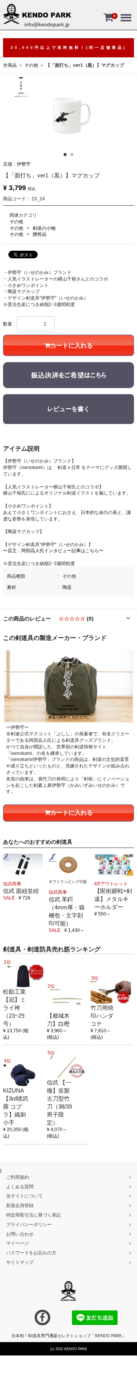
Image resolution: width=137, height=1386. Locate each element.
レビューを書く (68, 409)
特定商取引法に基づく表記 (33, 1215)
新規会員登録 (19, 1205)
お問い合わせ (19, 1233)
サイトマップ (19, 1262)
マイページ (17, 1243)
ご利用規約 (17, 1177)
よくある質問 (19, 1186)
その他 (31, 65)
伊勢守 (23, 164)
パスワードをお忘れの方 (31, 1252)
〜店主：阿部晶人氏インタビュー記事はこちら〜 (53, 550)
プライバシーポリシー (29, 1224)
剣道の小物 (44, 228)
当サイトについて (24, 1196)
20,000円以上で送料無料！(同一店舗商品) (68, 47)
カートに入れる (71, 345)
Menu (125, 12)
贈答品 (39, 234)
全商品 (10, 65)
